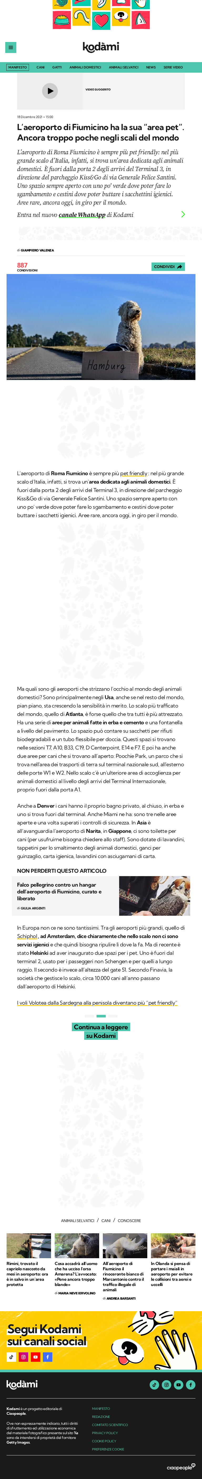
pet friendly (133, 473)
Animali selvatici (123, 67)
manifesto (101, 1409)
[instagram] (166, 1385)
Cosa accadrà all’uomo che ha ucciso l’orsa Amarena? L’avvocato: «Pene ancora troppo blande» (76, 1274)
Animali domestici (85, 67)
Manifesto (17, 67)
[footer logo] (43, 1385)
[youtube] (178, 1385)
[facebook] (190, 1385)
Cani (40, 67)
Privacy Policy (105, 1433)
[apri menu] (10, 47)
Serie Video (173, 67)
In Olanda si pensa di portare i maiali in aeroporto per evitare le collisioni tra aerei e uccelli (171, 1274)
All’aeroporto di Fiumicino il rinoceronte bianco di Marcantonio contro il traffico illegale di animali (123, 1276)
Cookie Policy (104, 1441)
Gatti (57, 67)
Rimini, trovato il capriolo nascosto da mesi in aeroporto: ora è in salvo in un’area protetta (27, 1274)
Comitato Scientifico (110, 1425)
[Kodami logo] (101, 47)
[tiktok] (154, 1385)
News (151, 67)
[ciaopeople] (181, 1467)
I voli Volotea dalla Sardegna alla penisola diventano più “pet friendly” (97, 1002)
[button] (11, 1357)
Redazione (101, 1417)
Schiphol (27, 936)
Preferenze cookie (108, 1449)
